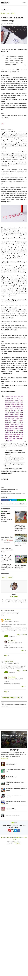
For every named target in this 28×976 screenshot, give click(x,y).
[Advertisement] (14, 910)
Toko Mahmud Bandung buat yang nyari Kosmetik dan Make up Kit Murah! (13, 735)
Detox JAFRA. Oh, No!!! (11, 764)
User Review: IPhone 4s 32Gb (12, 815)
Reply (18, 634)
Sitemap (3, 837)
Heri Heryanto (9, 661)
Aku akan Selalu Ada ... (11, 777)
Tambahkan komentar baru (11, 697)
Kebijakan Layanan (17, 837)
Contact (15, 839)
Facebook (6, 500)
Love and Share (17, 842)
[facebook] (18, 830)
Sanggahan (9, 837)
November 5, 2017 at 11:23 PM (15, 679)
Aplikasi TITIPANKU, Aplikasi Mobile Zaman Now (20, 567)
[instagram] (12, 830)
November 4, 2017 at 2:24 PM (15, 643)
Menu (24, 2)
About (25, 837)
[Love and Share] (5, 2)
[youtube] (9, 830)
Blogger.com (18, 843)
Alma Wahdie (14, 596)
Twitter (14, 500)
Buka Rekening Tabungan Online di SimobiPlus (6, 519)
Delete (24, 634)
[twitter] (15, 830)
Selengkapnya (4, 758)
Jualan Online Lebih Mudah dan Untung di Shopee (7, 550)
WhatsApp (23, 500)
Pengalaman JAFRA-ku (11, 808)
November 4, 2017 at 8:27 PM (12, 663)
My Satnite (8, 619)
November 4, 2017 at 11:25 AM (12, 621)
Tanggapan (10, 636)
